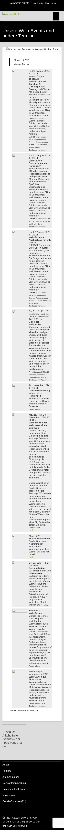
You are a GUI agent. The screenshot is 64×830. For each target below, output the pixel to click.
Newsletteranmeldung (14, 783)
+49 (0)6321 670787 (19, 3)
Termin (13, 710)
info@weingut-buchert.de (44, 3)
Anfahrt (6, 764)
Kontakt (6, 770)
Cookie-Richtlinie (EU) (14, 801)
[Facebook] (32, 7)
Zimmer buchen (10, 776)
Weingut (34, 710)
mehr (31, 530)
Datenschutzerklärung (14, 789)
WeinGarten (23, 710)
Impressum (8, 795)
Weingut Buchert (22, 64)
